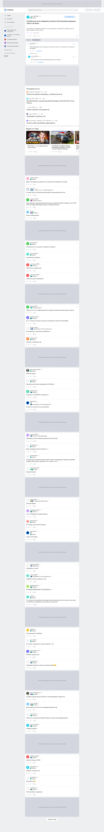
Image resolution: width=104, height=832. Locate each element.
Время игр (38, 91)
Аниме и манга (37, 200)
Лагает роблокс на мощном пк (37, 110)
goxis (30, 107)
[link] (38, 142)
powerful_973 (31, 91)
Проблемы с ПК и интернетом (44, 120)
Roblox (34, 18)
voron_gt (30, 114)
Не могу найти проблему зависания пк (40, 123)
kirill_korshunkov (32, 120)
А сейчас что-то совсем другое (43, 190)
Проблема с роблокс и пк (36, 116)
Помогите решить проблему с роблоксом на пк (44, 94)
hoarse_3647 (31, 98)
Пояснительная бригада (40, 436)
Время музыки (37, 307)
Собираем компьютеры (40, 501)
